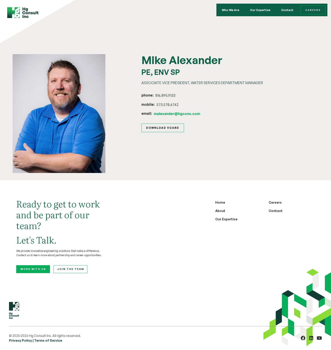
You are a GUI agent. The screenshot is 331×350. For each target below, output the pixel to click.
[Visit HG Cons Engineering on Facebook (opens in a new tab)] (303, 338)
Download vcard (162, 127)
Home (220, 202)
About (220, 211)
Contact (287, 10)
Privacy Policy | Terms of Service (35, 340)
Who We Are (230, 10)
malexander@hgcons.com (177, 113)
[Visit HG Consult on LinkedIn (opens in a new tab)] (311, 338)
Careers (313, 10)
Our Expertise (260, 10)
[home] (23, 12)
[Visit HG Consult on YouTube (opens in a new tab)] (319, 338)
